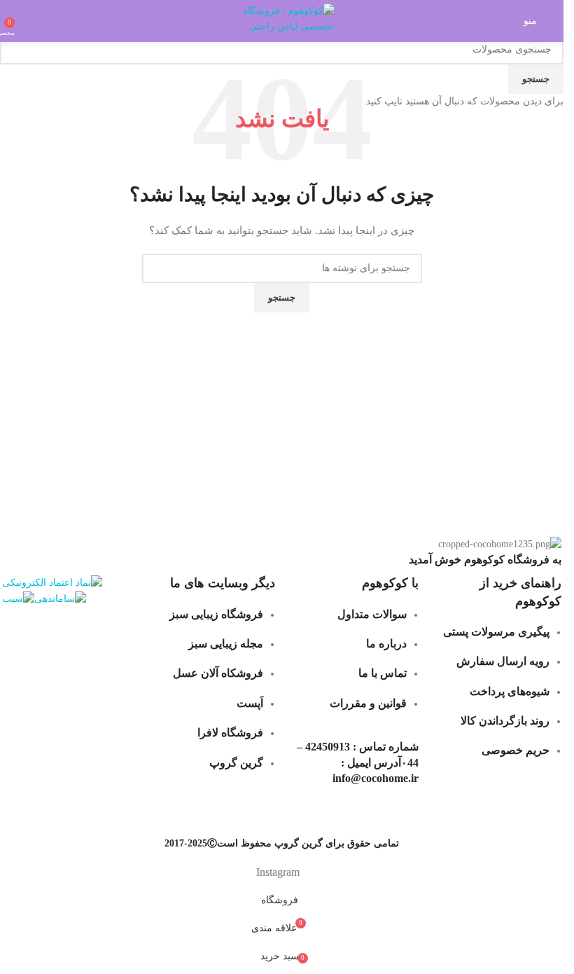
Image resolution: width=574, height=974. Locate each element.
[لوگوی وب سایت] (282, 20)
